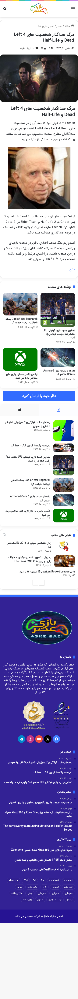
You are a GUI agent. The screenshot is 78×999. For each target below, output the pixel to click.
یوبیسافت (27, 899)
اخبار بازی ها (46, 26)
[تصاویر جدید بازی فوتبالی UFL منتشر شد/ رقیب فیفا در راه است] (58, 310)
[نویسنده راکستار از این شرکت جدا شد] (63, 447)
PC (34, 880)
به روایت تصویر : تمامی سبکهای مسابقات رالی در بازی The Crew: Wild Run (29, 559)
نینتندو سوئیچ (55, 899)
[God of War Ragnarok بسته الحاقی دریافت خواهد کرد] (20, 304)
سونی (19, 887)
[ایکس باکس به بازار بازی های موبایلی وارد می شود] (20, 359)
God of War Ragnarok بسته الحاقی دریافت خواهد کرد (21, 321)
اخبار (59, 26)
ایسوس (55, 887)
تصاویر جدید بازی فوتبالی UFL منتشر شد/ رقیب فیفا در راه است (59, 334)
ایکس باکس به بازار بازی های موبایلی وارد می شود (21, 376)
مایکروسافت (16, 893)
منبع (72, 269)
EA (42, 880)
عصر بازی (42, 893)
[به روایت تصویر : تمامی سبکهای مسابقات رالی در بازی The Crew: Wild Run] (64, 561)
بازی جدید (32, 887)
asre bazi (54, 880)
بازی (45, 887)
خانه (68, 26)
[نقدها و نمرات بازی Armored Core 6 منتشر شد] (58, 357)
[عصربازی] (39, 8)
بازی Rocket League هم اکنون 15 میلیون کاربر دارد (47, 572)
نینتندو (70, 899)
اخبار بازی (68, 887)
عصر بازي (69, 893)
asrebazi (68, 880)
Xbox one (13, 880)
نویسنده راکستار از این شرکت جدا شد (30, 445)
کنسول (40, 899)
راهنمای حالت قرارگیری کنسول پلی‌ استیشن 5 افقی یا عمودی (27, 424)
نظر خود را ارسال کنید (39, 396)
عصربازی (55, 893)
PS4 (26, 880)
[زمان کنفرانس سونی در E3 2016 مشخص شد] (64, 547)
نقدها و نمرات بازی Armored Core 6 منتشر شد (59, 372)
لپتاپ (29, 893)
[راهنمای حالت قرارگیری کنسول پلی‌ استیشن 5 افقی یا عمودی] (63, 430)
